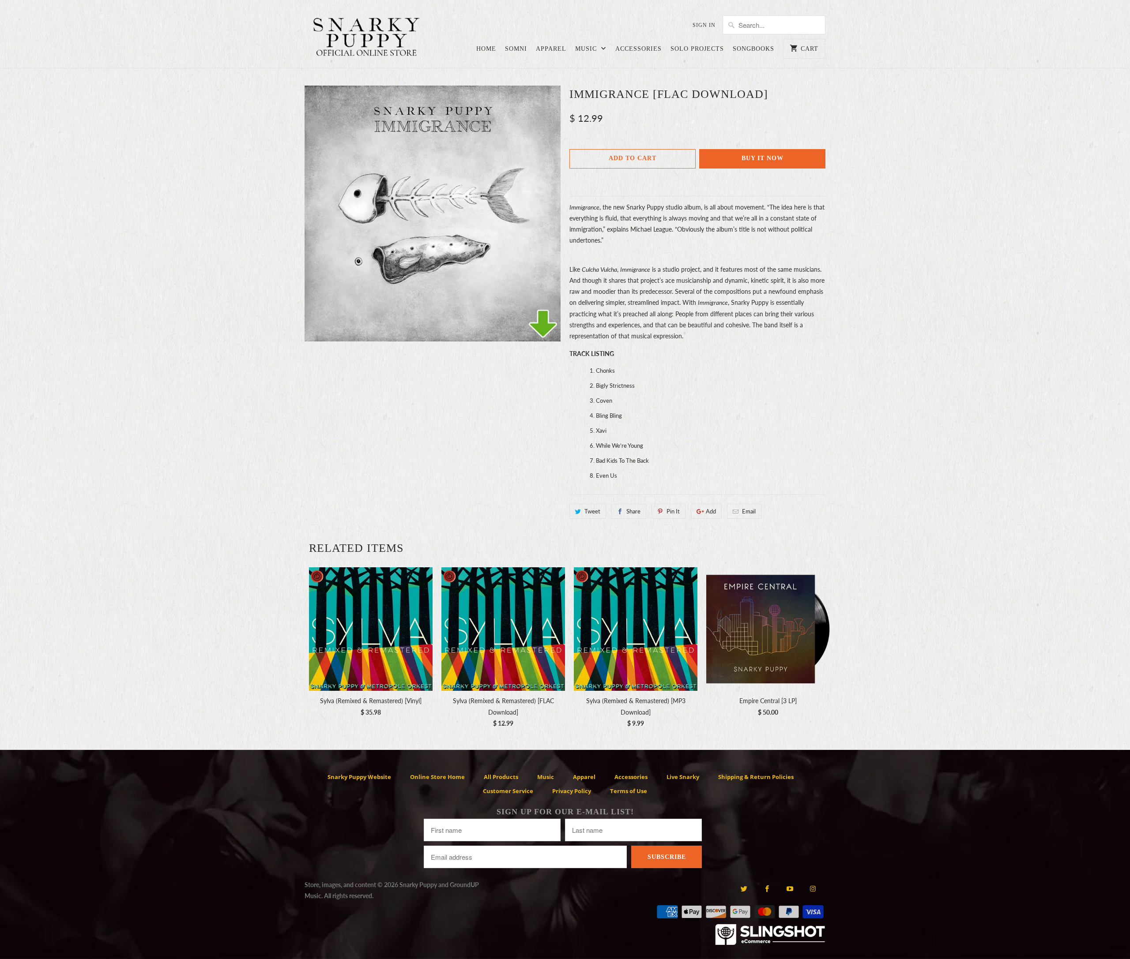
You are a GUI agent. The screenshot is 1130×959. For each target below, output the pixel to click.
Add (711, 511)
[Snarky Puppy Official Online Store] (366, 38)
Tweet (592, 511)
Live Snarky (683, 777)
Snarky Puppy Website (359, 777)
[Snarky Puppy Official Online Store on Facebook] (767, 888)
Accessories (638, 48)
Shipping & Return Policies (756, 777)
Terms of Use (628, 791)
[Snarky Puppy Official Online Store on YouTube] (790, 888)
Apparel (551, 48)
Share (633, 511)
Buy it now (762, 158)
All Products (501, 777)
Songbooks (753, 48)
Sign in (704, 25)
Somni (516, 48)
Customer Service (508, 791)
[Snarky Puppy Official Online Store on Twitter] (743, 888)
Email (749, 511)
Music (587, 48)
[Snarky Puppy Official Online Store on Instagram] (813, 888)
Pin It (673, 511)
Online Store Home (437, 777)
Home (486, 48)
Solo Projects (697, 48)
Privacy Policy (571, 791)
